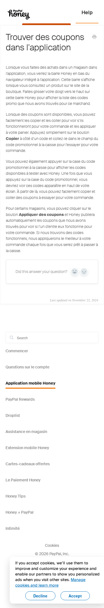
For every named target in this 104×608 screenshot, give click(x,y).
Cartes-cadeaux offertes (28, 463)
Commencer (17, 350)
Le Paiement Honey (23, 480)
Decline (40, 596)
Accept (75, 596)
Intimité (13, 528)
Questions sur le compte (27, 367)
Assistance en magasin (26, 431)
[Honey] (19, 14)
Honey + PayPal (20, 512)
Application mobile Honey (30, 383)
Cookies (52, 545)
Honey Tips (16, 496)
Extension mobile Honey (27, 447)
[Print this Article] (94, 38)
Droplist (13, 415)
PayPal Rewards (20, 399)
